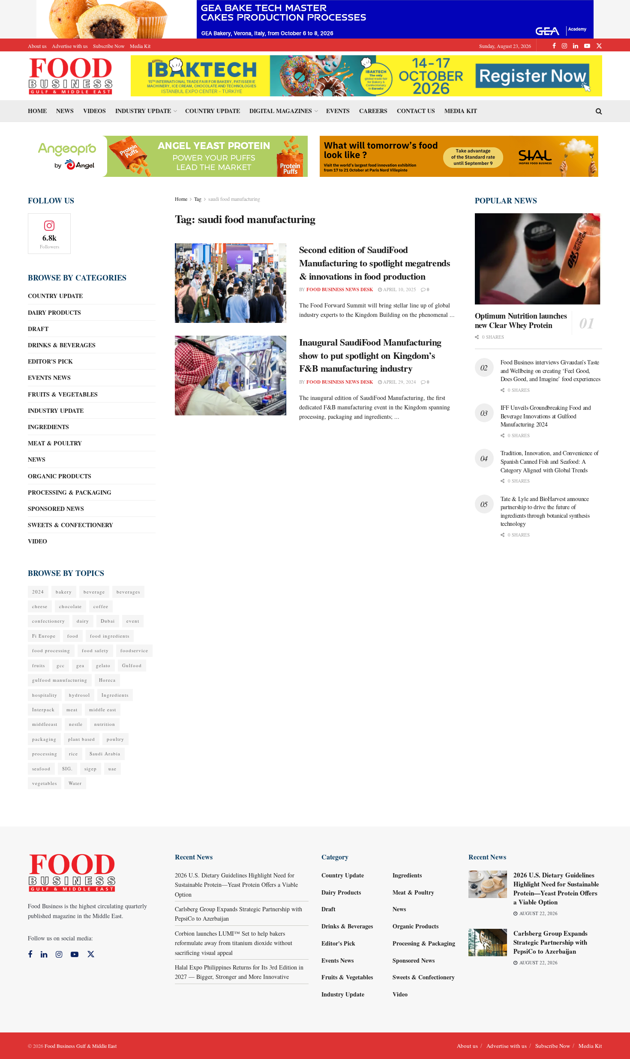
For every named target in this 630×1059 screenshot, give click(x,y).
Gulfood (132, 665)
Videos (94, 110)
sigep (90, 768)
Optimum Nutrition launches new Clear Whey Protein (521, 320)
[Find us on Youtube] (587, 46)
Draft (38, 328)
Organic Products (59, 475)
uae (112, 768)
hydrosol (79, 695)
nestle (76, 724)
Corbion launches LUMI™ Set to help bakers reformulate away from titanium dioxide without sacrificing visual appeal (233, 943)
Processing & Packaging (69, 492)
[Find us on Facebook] (554, 46)
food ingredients (109, 635)
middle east (102, 709)
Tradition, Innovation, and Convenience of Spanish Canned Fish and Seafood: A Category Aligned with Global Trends (550, 461)
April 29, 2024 (399, 382)
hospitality (44, 695)
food (72, 635)
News (65, 110)
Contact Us (416, 110)
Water (75, 783)
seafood (41, 768)
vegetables (44, 783)
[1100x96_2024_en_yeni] (366, 75)
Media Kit (140, 45)
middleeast (44, 724)
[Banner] (168, 155)
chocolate (70, 606)
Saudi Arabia (105, 753)
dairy (83, 621)
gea (80, 665)
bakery (64, 591)
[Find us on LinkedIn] (575, 46)
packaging (44, 739)
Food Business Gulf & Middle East (81, 1045)
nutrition (104, 724)
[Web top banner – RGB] (315, 18)
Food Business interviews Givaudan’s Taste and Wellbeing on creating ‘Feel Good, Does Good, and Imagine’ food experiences (550, 370)
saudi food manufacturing (234, 198)
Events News (49, 377)
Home (37, 110)
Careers (373, 110)
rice (73, 753)
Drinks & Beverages (62, 344)
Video (37, 541)
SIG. (67, 768)
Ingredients (48, 426)
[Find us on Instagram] (564, 46)
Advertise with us (70, 45)
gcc (61, 665)
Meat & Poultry (55, 443)
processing (44, 753)
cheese (40, 606)
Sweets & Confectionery (70, 524)
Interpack (43, 709)
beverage (94, 591)
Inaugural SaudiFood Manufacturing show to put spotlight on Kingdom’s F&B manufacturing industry (370, 355)
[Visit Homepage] (71, 75)
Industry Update (143, 110)
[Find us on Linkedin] (44, 955)
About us (37, 45)
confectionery (48, 621)
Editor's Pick (50, 361)
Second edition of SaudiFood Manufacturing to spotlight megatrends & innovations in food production (374, 262)
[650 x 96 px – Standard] (459, 155)
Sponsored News (56, 508)
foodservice (134, 650)
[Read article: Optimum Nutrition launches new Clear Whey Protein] (539, 258)
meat (72, 709)
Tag (197, 198)
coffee (100, 606)
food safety (95, 650)
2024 (38, 591)
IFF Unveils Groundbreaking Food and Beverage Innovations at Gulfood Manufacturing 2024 (546, 415)
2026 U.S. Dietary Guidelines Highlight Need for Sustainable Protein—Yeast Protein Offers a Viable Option (236, 884)
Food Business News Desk (339, 289)
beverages (128, 591)
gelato (103, 665)
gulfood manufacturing (59, 680)
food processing (51, 650)
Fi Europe (44, 635)
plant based (81, 739)
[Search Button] (599, 111)
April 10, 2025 (399, 289)
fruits (38, 665)
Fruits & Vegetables (63, 394)
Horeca (107, 680)
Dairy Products (54, 312)
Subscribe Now (109, 45)
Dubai (108, 621)
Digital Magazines (280, 110)
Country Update (212, 110)
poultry (115, 739)
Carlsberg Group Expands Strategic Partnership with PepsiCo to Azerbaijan (550, 942)
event (132, 621)
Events (338, 110)
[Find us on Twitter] (599, 46)
